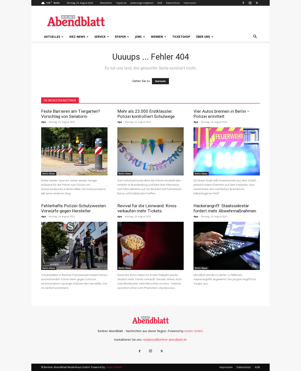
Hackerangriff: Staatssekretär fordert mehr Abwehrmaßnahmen (225, 208)
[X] (257, 3)
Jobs (138, 37)
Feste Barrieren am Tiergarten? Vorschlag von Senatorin (70, 114)
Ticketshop (181, 37)
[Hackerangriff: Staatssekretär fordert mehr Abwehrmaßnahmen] (227, 246)
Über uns (203, 37)
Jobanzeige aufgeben (142, 2)
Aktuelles (52, 37)
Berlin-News (48, 173)
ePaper (120, 37)
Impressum (190, 2)
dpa (43, 121)
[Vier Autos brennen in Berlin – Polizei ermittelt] (227, 151)
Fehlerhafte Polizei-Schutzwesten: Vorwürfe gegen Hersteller (73, 208)
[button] (255, 37)
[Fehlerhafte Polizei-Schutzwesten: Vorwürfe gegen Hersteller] (74, 246)
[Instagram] (250, 3)
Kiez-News (77, 37)
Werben (157, 37)
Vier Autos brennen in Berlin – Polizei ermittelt (222, 114)
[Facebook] (243, 3)
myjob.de (121, 2)
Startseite (160, 81)
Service (100, 37)
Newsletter (106, 2)
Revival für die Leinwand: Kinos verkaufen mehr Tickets (147, 208)
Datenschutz (173, 2)
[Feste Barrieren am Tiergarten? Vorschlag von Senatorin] (74, 151)
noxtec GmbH (193, 331)
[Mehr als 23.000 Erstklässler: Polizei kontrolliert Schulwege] (150, 151)
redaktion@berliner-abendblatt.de (165, 339)
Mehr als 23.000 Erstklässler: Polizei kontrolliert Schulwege (146, 114)
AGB (159, 2)
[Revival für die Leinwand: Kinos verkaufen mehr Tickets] (150, 246)
